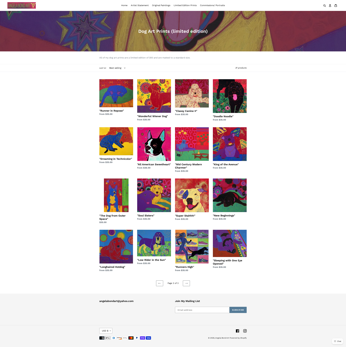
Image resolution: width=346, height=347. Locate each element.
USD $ (105, 330)
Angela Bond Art (222, 338)
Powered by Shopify (238, 338)
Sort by (102, 68)
